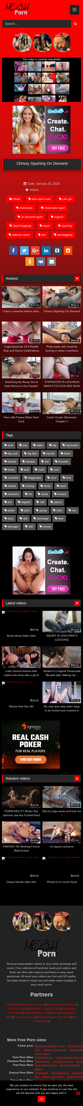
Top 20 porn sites (63, 1061)
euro (53, 477)
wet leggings (65, 234)
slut (25, 518)
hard (63, 485)
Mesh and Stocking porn (49, 1045)
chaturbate (26, 207)
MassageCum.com (54, 1049)
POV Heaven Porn (46, 1064)
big (54, 445)
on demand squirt (31, 216)
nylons (58, 502)
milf (42, 502)
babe (40, 445)
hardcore (13, 494)
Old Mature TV (60, 1072)
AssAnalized (42, 1061)
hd (30, 494)
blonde (12, 461)
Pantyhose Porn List (36, 1012)
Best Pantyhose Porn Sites (53, 1017)
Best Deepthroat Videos (61, 1004)
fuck (68, 477)
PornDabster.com (24, 1017)
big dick (32, 453)
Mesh (16, 198)
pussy (43, 510)
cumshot (13, 477)
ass (25, 445)
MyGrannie (41, 1072)
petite (11, 510)
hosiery (62, 494)
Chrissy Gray (49, 189)
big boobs (72, 445)
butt (26, 469)
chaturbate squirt (54, 207)
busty (11, 469)
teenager (13, 526)
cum (56, 469)
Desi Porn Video (17, 1008)
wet (44, 234)
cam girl (67, 198)
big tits (50, 453)
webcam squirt (21, 234)
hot (10, 502)
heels (44, 494)
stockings (42, 518)
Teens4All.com (44, 1057)
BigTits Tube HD (70, 1064)
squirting (67, 225)
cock (41, 469)
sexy (10, 518)
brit (47, 461)
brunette (63, 461)
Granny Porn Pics (53, 1076)
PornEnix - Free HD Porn (45, 1008)
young (47, 526)
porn (27, 510)
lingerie (25, 502)
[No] (78, 1093)
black (67, 453)
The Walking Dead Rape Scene (25, 1004)
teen (61, 518)
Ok (41, 1099)
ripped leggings (22, 225)
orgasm (59, 216)
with (31, 526)
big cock (13, 453)
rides (59, 510)
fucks (47, 485)
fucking (30, 485)
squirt (46, 225)
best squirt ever (41, 198)
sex (74, 510)
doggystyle (34, 477)
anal (10, 445)
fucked (12, 485)
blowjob (30, 461)
